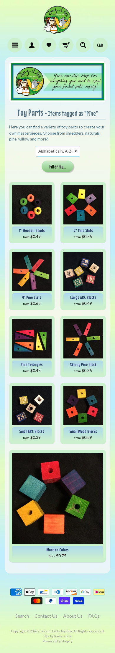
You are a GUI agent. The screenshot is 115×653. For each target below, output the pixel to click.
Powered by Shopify (58, 641)
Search (22, 616)
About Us (73, 616)
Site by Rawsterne (57, 636)
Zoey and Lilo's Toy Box (54, 631)
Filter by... (57, 167)
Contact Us (46, 616)
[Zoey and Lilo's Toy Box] (57, 31)
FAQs (94, 616)
